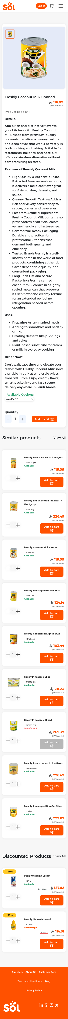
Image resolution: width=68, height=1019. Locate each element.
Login (41, 6)
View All (59, 438)
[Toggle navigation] (61, 6)
